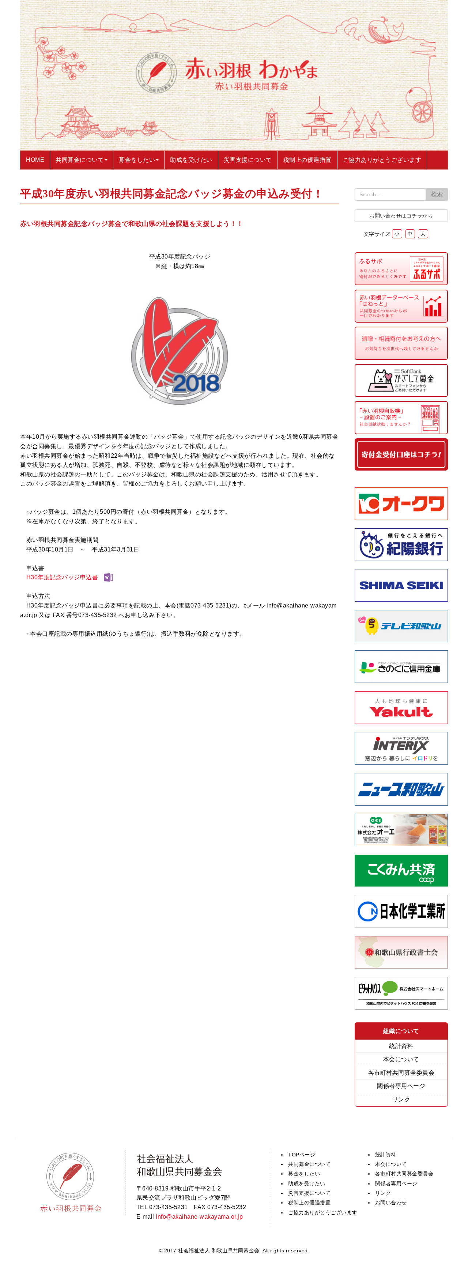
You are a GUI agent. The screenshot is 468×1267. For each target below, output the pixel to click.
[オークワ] (401, 518)
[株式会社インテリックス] (401, 762)
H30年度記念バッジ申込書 (62, 577)
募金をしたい (304, 1174)
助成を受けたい (306, 1183)
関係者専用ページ (401, 1086)
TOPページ (301, 1155)
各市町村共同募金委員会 (401, 1073)
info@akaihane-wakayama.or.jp (199, 1217)
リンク (401, 1099)
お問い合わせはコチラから (401, 216)
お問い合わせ (391, 1202)
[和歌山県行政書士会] (401, 966)
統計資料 (401, 1046)
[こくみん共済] (401, 884)
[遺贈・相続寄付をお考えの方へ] (401, 358)
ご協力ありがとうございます (322, 1212)
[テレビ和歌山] (401, 640)
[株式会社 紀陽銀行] (401, 559)
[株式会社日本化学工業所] (401, 926)
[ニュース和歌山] (401, 803)
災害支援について (309, 1193)
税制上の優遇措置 (309, 1202)
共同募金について (309, 1164)
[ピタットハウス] (401, 1007)
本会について (401, 1059)
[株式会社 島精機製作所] (401, 600)
